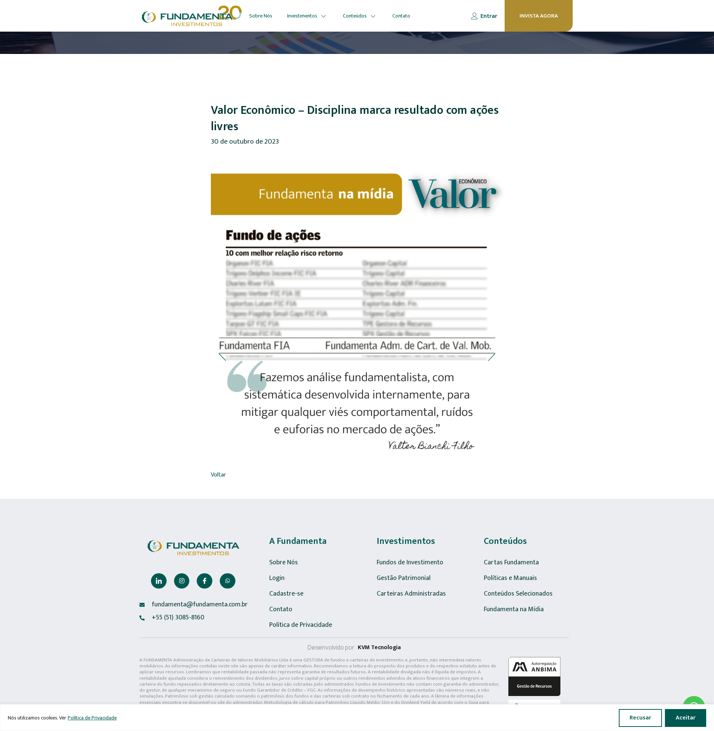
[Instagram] (182, 581)
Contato (401, 16)
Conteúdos (355, 16)
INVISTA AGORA (539, 15)
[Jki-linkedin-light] (159, 581)
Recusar (640, 718)
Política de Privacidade (92, 718)
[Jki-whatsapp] (227, 581)
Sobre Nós (260, 16)
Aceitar (685, 718)
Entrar (488, 16)
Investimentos (302, 16)
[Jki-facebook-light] (204, 581)
